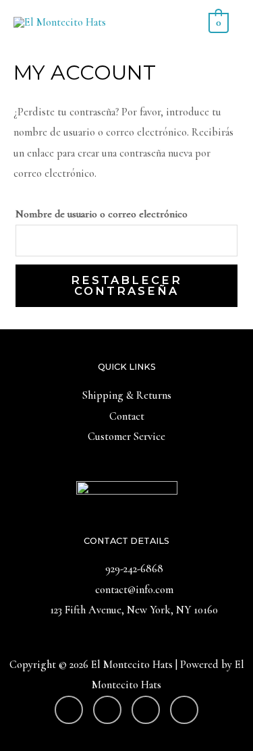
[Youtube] (69, 710)
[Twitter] (184, 710)
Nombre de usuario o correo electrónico (102, 214)
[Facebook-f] (146, 710)
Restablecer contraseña (126, 285)
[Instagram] (107, 710)
